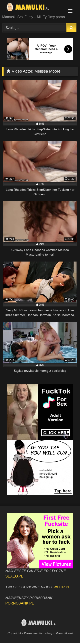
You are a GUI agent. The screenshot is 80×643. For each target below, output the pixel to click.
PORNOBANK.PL (19, 603)
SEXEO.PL (14, 576)
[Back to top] (66, 630)
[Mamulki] (32, 7)
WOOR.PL (62, 587)
